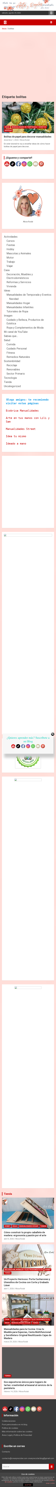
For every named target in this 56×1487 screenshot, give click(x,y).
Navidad (8, 130)
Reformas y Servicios (19, 282)
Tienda (8, 382)
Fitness (11, 352)
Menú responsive (51, 13)
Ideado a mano (16, 443)
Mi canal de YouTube (16, 331)
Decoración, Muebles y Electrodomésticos (24, 1270)
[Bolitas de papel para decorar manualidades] (28, 117)
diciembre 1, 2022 (11, 140)
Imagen (8, 315)
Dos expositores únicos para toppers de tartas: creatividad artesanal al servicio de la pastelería (28, 1385)
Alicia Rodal (25, 140)
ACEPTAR (28, 1485)
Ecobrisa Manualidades (22, 410)
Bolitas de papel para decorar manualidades (27, 136)
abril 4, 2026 (9, 1239)
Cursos (11, 240)
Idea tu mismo (16, 436)
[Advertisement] (28, 61)
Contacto (6, 1452)
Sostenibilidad (12, 361)
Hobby (10, 249)
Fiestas (11, 245)
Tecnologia (10, 377)
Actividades (10, 236)
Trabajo (11, 261)
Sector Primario (16, 373)
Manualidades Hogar (18, 303)
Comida (11, 344)
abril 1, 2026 (9, 1289)
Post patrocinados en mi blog (14, 1424)
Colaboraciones (8, 1421)
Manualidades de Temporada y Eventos (29, 127)
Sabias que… (11, 336)
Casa (7, 270)
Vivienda (11, 286)
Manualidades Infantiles (20, 307)
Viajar (10, 266)
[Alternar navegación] (5, 22)
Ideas (7, 127)
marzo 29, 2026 (10, 1342)
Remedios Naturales (18, 356)
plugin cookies (50, 1483)
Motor (10, 257)
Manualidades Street (21, 428)
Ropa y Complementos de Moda (25, 327)
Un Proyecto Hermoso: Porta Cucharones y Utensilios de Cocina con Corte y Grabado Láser (27, 1282)
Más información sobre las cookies (17, 1431)
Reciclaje (12, 365)
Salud (7, 340)
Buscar (51, 1467)
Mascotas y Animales (19, 253)
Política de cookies (10, 1428)
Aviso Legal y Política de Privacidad (17, 1435)
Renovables (13, 369)
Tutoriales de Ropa (17, 311)
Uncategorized (12, 386)
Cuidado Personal (17, 348)
